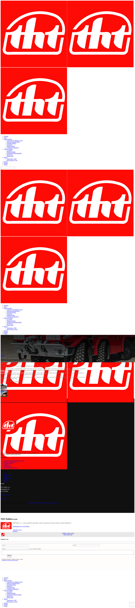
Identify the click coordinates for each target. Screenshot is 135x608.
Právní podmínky (45, 502)
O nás (5, 474)
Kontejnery (6, 465)
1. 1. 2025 (3, 355)
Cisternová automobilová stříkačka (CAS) (14, 460)
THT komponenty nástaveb (10, 467)
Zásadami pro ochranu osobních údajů (10, 560)
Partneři (6, 479)
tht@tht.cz (15, 531)
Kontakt (6, 481)
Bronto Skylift (7, 475)
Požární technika (8, 478)
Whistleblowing (54, 502)
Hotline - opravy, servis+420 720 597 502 (68, 534)
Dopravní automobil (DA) (10, 462)
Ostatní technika (8, 466)
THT (2, 356)
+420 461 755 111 (17, 530)
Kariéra (5, 476)
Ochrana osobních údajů (34, 502)
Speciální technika (8, 463)
